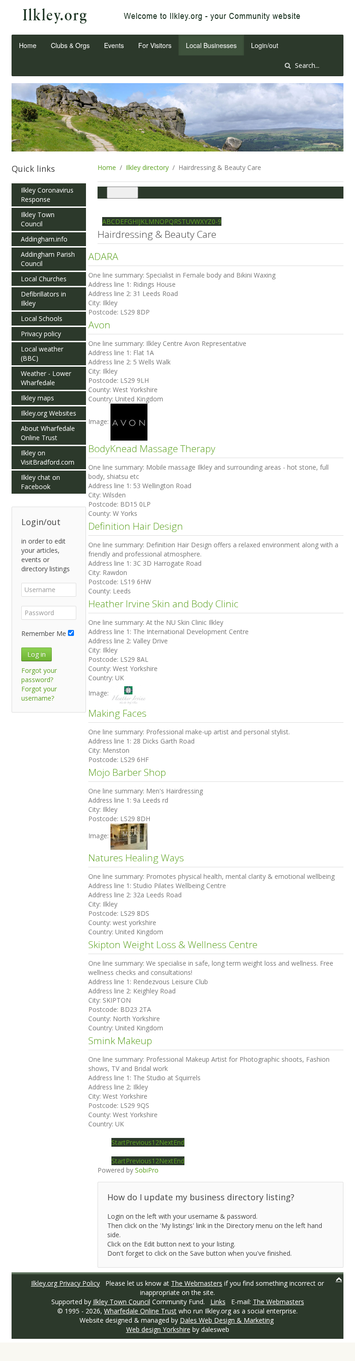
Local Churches (44, 278)
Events (114, 45)
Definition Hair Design (135, 526)
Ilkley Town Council (38, 219)
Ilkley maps (37, 397)
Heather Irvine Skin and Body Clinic (163, 603)
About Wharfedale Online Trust (48, 433)
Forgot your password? (39, 675)
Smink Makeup (120, 1040)
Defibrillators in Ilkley (43, 299)
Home (28, 45)
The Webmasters (196, 1283)
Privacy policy (41, 333)
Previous (139, 1142)
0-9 (216, 221)
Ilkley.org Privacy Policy (65, 1283)
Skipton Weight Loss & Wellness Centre (172, 944)
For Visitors (154, 45)
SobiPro (147, 1170)
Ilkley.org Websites (48, 413)
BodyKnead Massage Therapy (151, 448)
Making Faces (117, 713)
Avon (99, 324)
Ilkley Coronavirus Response (47, 195)
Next (166, 1142)
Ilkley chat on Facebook (40, 482)
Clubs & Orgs (70, 45)
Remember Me (43, 633)
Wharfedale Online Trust (140, 1311)
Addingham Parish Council (48, 259)
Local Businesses (211, 45)
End (178, 1142)
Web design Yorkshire (158, 1329)
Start (118, 1142)
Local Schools (41, 318)
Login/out (264, 45)
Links (218, 1301)
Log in (36, 654)
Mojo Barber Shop (127, 772)
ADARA (103, 256)
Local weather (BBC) (42, 354)
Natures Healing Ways (136, 857)
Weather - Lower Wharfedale (46, 378)
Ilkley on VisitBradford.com (47, 457)
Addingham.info (44, 239)
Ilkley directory (147, 167)
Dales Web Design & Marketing (227, 1320)
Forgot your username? (39, 693)
